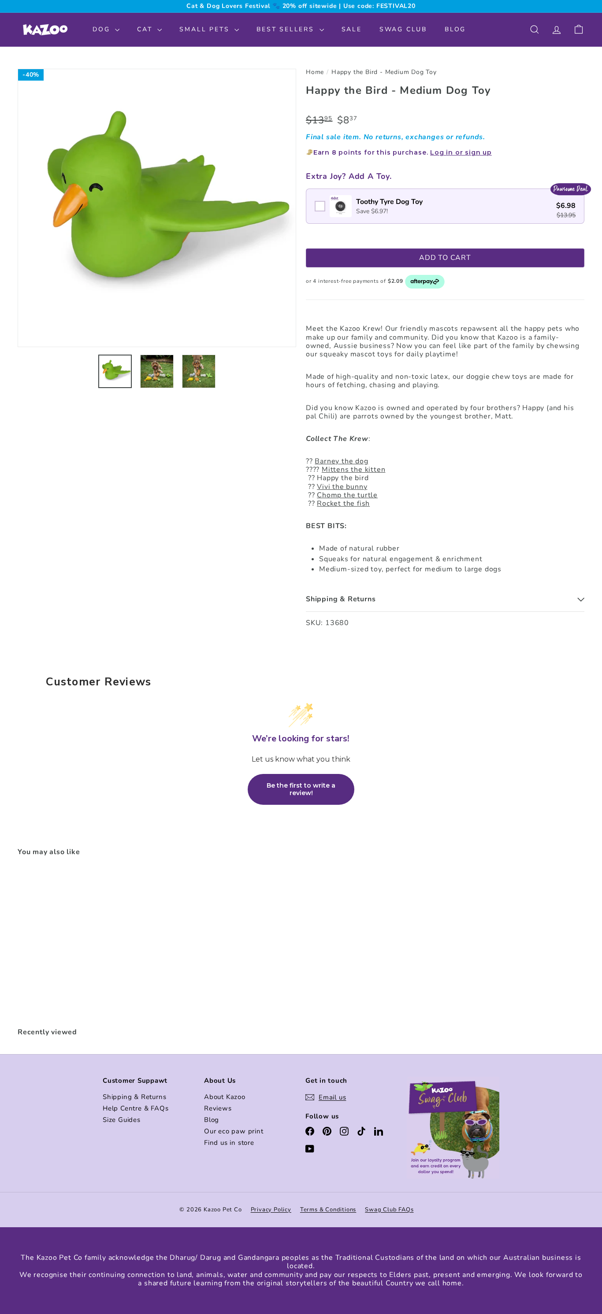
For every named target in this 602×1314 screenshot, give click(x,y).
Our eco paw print (234, 1131)
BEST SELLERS (286, 29)
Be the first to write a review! (301, 789)
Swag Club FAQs (389, 1210)
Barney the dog (341, 461)
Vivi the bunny (342, 487)
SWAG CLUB (403, 29)
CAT (146, 29)
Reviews (218, 1108)
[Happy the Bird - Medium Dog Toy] (61, 942)
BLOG (455, 29)
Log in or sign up (461, 152)
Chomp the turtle (347, 495)
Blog (211, 1119)
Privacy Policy (271, 1210)
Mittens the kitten (353, 469)
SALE (352, 29)
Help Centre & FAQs (135, 1108)
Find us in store (229, 1142)
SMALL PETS (205, 29)
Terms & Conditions (328, 1210)
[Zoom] (157, 208)
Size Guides (122, 1119)
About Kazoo (224, 1096)
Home (315, 72)
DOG (103, 29)
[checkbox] (445, 206)
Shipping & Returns (134, 1096)
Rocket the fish (343, 503)
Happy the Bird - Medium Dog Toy (384, 72)
